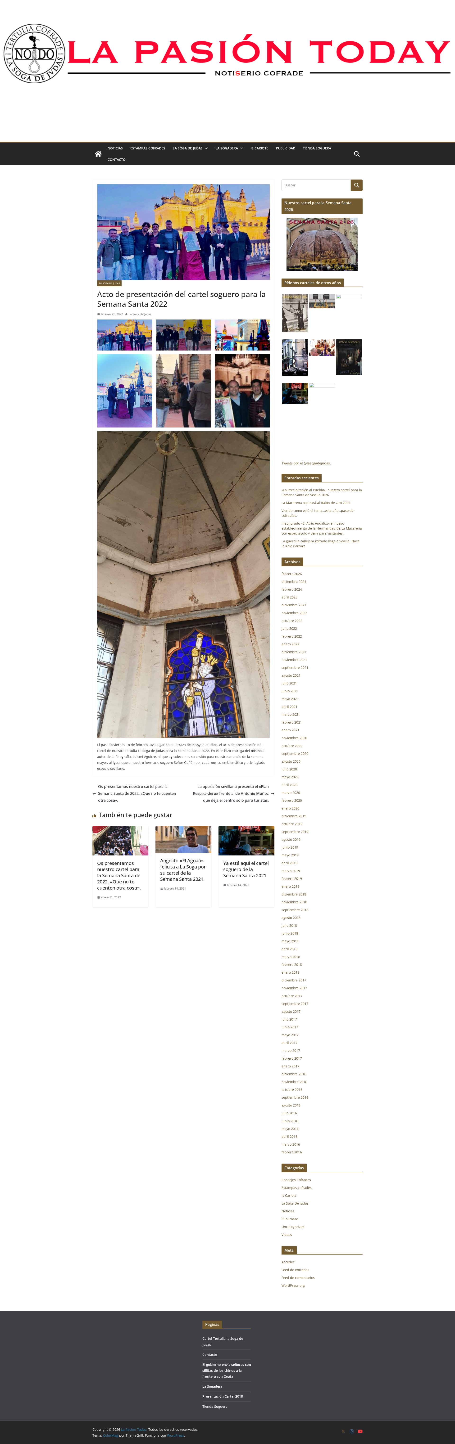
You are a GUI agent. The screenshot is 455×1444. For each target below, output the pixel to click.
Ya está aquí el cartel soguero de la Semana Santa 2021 (246, 869)
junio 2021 (290, 691)
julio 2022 (289, 628)
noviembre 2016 (294, 1082)
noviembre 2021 (294, 659)
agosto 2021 (291, 675)
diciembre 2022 (294, 605)
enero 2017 (290, 1066)
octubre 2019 (292, 824)
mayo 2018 (290, 941)
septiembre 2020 (295, 753)
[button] (205, 148)
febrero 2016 (292, 1152)
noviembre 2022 (294, 613)
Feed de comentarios (298, 1277)
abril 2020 (289, 785)
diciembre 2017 (294, 980)
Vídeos (287, 1234)
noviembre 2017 (294, 988)
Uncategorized (293, 1226)
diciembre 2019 (294, 816)
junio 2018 (290, 933)
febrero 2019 (292, 878)
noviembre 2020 (294, 738)
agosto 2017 (291, 1011)
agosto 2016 (291, 1105)
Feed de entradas (295, 1270)
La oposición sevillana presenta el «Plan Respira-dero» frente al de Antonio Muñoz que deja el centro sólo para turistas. (231, 793)
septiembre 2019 (295, 831)
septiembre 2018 (295, 910)
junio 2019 (290, 847)
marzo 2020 (291, 792)
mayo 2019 (290, 855)
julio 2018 (289, 925)
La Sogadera (226, 148)
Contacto (117, 159)
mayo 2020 (290, 777)
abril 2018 (289, 949)
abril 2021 (289, 706)
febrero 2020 (292, 800)
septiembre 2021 (295, 667)
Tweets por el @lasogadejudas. (306, 463)
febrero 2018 (292, 964)
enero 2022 (290, 644)
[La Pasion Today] (98, 154)
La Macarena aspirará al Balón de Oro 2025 (316, 502)
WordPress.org (293, 1285)
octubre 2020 (292, 745)
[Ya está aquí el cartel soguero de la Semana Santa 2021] (246, 829)
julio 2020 (289, 769)
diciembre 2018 (294, 894)
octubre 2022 (292, 620)
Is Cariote (259, 148)
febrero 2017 (292, 1058)
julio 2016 (289, 1113)
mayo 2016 (290, 1128)
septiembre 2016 (295, 1097)
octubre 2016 (292, 1089)
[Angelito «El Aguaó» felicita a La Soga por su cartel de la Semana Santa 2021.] (183, 829)
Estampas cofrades (147, 148)
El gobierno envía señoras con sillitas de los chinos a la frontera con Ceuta (226, 1370)
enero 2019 (290, 886)
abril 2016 (289, 1136)
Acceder (288, 1262)
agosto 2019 (291, 839)
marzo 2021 (291, 714)
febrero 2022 (292, 636)
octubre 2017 (292, 996)
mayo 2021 (290, 699)
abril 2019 (289, 863)
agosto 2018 (291, 917)
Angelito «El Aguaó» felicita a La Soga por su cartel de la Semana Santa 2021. (183, 869)
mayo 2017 (290, 1035)
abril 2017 (289, 1042)
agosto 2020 (291, 761)
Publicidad (285, 148)
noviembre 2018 (294, 902)
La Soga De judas (188, 148)
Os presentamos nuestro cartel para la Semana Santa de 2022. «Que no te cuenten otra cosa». (137, 793)
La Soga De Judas (140, 314)
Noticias (115, 148)
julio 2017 (289, 1019)
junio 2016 (290, 1121)
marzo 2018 (291, 956)
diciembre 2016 (294, 1074)
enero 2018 (290, 972)
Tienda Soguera (317, 148)
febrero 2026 (292, 573)
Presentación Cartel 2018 (222, 1396)
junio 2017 (290, 1027)
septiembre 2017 (295, 1003)
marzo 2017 (291, 1050)
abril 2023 (289, 597)
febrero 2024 (292, 589)
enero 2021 (290, 730)
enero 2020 (290, 808)
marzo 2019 (291, 870)
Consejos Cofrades (296, 1180)
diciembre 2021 (294, 652)
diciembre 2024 (294, 581)
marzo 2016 (291, 1144)
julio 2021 (289, 683)
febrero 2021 (292, 722)
